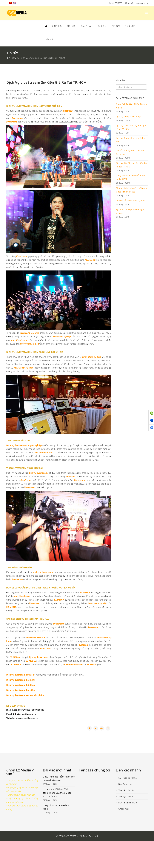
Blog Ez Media (124, 784)
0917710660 (116, 3)
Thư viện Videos (125, 796)
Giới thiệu (56, 26)
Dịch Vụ (71, 26)
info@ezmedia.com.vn (138, 3)
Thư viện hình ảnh (126, 790)
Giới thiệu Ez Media (127, 777)
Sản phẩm (86, 26)
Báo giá (102, 26)
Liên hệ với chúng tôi (128, 802)
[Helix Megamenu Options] (146, 12)
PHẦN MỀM (130, 26)
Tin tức (116, 26)
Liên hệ (49, 39)
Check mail (123, 808)
